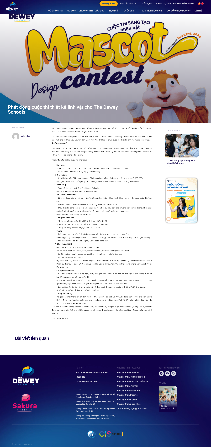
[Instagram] (173, 373)
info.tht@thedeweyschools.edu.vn (92, 372)
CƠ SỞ (70, 10)
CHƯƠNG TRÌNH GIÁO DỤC (91, 10)
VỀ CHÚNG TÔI (55, 10)
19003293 (80, 377)
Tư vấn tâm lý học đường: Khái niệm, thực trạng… (181, 162)
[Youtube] (167, 373)
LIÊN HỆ (198, 10)
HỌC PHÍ (113, 10)
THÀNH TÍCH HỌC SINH (150, 10)
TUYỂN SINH (128, 10)
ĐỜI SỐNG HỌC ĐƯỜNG (178, 10)
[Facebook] (161, 373)
